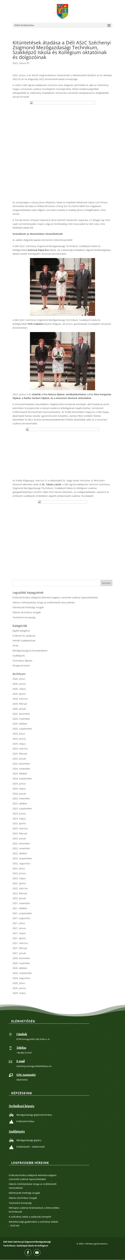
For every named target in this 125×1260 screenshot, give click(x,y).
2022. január (19, 898)
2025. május (19, 743)
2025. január (19, 758)
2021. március (20, 943)
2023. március (20, 828)
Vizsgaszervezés (21, 665)
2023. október (20, 803)
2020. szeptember (22, 973)
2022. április (19, 883)
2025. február (20, 753)
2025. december (21, 713)
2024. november (21, 768)
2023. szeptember (22, 808)
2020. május (19, 993)
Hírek (15, 645)
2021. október (20, 908)
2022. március (20, 888)
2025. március (20, 748)
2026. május (19, 688)
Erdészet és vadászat (24, 635)
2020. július (19, 983)
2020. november (21, 963)
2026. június (19, 683)
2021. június (19, 928)
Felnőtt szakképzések (24, 640)
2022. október (20, 853)
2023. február (20, 833)
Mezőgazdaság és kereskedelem (30, 650)
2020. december (21, 958)
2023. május (19, 818)
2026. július (19, 678)
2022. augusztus (21, 863)
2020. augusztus (21, 978)
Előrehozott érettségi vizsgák (28, 607)
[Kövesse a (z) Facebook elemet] (28, 1252)
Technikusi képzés (22, 660)
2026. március (20, 698)
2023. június (19, 813)
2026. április (19, 693)
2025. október (20, 723)
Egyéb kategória (21, 630)
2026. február (20, 703)
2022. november (21, 848)
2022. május (19, 878)
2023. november (21, 798)
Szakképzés (19, 655)
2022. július (19, 868)
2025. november (21, 718)
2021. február (20, 948)
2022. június (19, 873)
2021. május (19, 933)
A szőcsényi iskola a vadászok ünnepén (30, 1216)
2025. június (19, 738)
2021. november (21, 903)
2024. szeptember (22, 778)
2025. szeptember (22, 728)
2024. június (19, 783)
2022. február (20, 893)
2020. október (20, 968)
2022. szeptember (22, 858)
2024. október (20, 773)
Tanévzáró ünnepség (24, 617)
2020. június (19, 988)
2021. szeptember (22, 913)
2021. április (19, 938)
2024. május (19, 788)
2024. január (19, 793)
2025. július (19, 733)
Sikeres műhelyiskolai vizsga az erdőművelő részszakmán (44, 602)
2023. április (19, 823)
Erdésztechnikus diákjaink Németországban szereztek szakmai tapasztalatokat (55, 597)
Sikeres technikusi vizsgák (27, 612)
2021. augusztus (21, 918)
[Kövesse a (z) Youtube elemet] (37, 1252)
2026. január (19, 708)
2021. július (19, 923)
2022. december (21, 843)
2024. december (21, 763)
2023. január (19, 838)
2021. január (19, 953)
